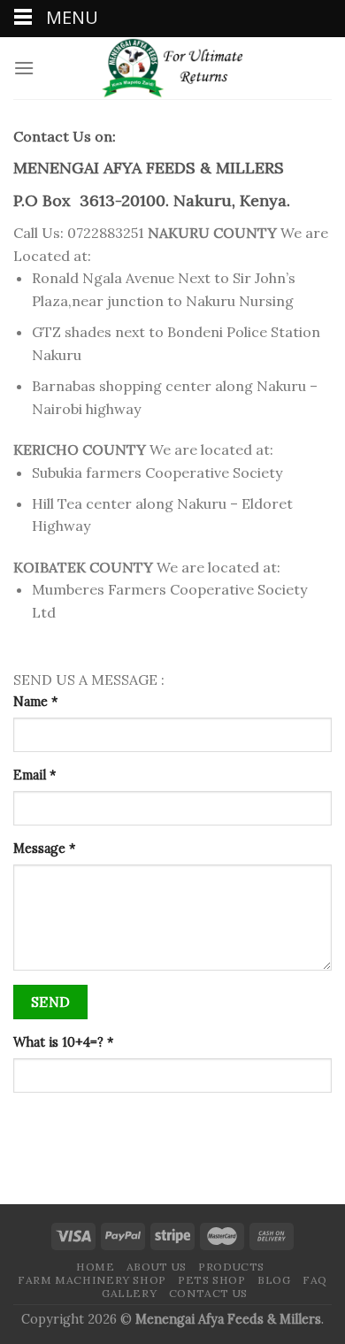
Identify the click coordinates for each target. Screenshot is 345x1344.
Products (231, 1266)
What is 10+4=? (63, 1042)
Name (35, 702)
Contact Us (208, 1293)
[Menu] (23, 67)
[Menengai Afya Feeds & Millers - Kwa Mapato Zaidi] (172, 68)
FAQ (315, 1279)
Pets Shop (212, 1279)
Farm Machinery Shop (92, 1279)
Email (34, 775)
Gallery (129, 1293)
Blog (273, 1279)
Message (44, 848)
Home (95, 1266)
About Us (156, 1266)
